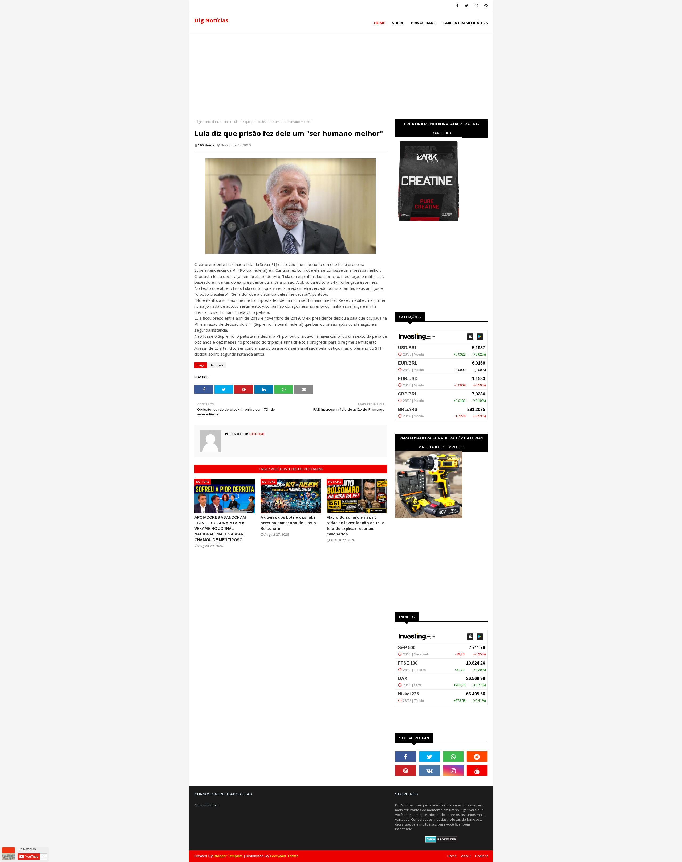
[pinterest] (485, 5)
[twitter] (466, 5)
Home (452, 856)
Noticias (223, 121)
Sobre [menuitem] (398, 22)
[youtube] (477, 770)
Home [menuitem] (379, 22)
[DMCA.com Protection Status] (441, 841)
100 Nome (206, 145)
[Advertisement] (341, 74)
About (466, 856)
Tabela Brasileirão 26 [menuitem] (465, 22)
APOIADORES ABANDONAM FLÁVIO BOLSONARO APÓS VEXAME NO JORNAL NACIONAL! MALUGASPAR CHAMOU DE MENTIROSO (220, 528)
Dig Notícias (211, 20)
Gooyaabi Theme (284, 856)
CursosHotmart (206, 805)
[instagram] (476, 5)
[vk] (429, 770)
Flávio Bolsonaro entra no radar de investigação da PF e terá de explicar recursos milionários (355, 525)
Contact (481, 856)
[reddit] (477, 756)
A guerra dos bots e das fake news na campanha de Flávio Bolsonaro (288, 523)
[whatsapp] (453, 756)
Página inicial (204, 121)
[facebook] (457, 5)
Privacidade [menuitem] (423, 22)
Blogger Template (228, 856)
